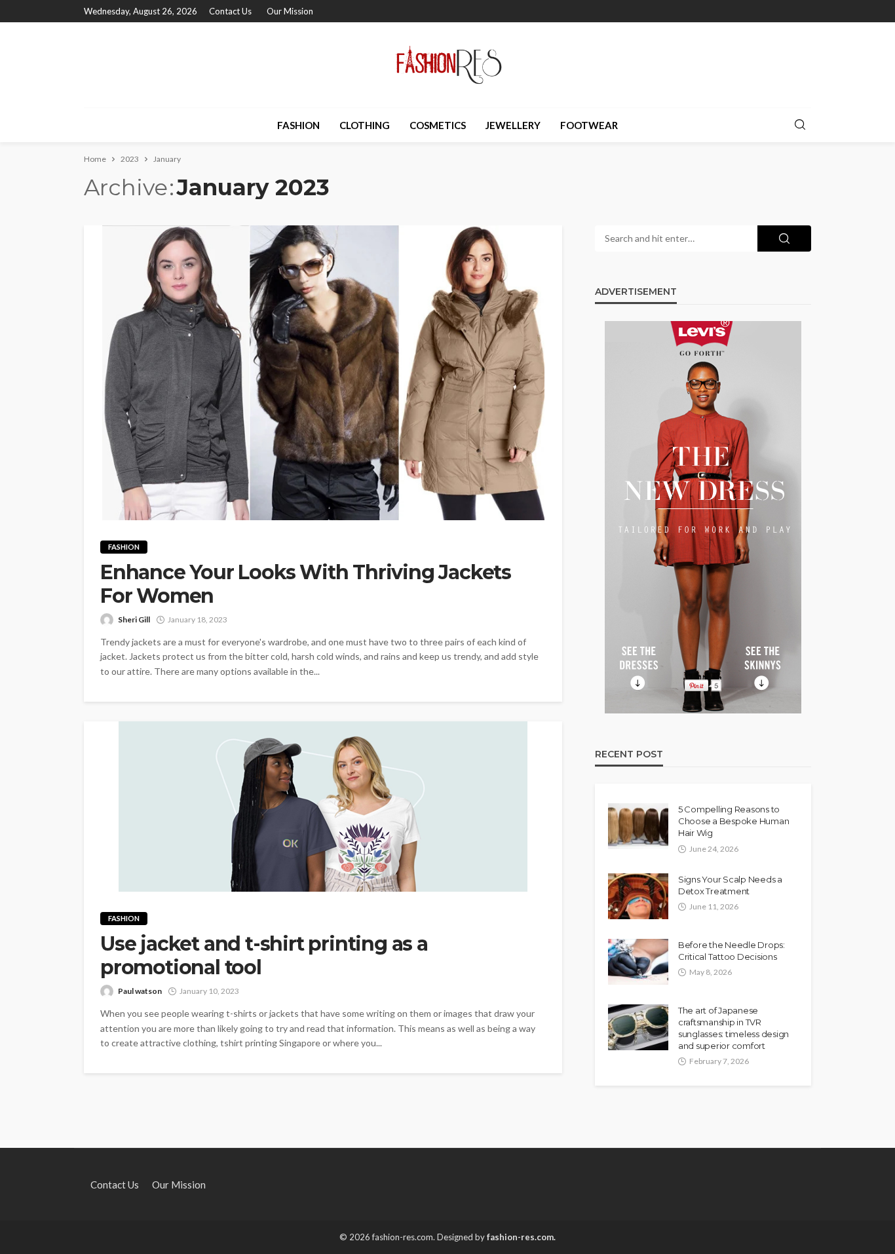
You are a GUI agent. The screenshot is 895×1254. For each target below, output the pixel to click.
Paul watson (140, 991)
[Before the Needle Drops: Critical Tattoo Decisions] (638, 962)
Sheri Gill (134, 619)
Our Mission (290, 11)
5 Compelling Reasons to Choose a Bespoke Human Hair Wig (733, 821)
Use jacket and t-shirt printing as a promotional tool (264, 955)
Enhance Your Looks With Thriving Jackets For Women (305, 584)
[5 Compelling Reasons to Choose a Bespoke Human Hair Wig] (638, 826)
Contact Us (230, 11)
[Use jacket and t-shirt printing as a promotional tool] (323, 806)
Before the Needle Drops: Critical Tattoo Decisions (731, 951)
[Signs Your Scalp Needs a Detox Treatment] (638, 896)
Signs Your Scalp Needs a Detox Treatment (730, 885)
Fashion (298, 125)
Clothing (364, 125)
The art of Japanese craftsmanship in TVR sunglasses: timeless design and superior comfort (733, 1028)
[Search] (800, 125)
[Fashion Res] (447, 64)
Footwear (589, 125)
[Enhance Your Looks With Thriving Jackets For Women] (323, 372)
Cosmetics (437, 125)
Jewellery (513, 125)
